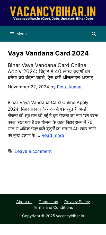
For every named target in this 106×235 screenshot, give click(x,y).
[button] (94, 34)
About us (24, 201)
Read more (52, 135)
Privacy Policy (77, 201)
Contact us (48, 201)
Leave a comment (33, 151)
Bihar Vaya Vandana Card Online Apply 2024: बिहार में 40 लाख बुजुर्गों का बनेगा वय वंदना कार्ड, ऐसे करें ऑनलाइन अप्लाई (50, 71)
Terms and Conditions (53, 207)
